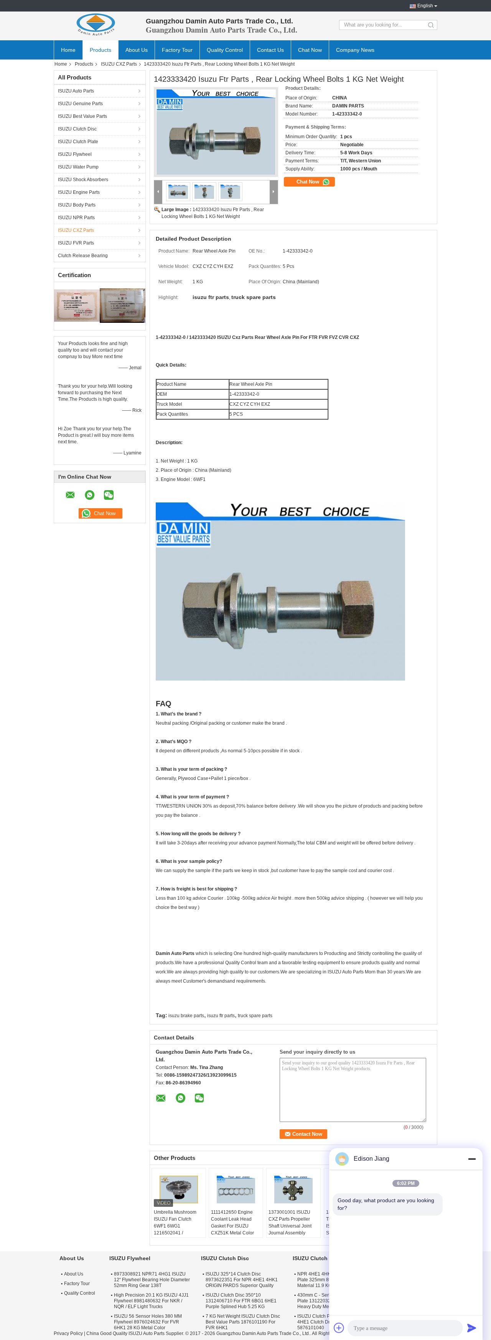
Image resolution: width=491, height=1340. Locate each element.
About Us (136, 50)
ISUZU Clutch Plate (78, 141)
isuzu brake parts (186, 1015)
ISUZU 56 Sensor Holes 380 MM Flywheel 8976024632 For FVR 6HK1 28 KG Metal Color (148, 1322)
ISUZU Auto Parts (76, 91)
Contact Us (270, 50)
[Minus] (471, 1158)
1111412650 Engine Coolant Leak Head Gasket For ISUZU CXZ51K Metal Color (232, 1222)
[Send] (472, 1327)
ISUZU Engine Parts (79, 192)
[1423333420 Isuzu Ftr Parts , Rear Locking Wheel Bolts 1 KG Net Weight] (216, 132)
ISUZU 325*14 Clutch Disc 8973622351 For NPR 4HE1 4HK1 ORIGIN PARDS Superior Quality (242, 1279)
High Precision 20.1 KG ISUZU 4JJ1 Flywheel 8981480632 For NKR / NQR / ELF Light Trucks (151, 1300)
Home (68, 50)
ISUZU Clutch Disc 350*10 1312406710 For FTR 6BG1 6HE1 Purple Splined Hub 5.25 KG (241, 1300)
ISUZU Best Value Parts (82, 116)
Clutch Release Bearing (83, 255)
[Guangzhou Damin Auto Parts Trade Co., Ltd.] (96, 24)
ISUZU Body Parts (77, 205)
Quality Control (225, 50)
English (425, 5)
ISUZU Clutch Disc (77, 129)
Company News (355, 50)
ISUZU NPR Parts (76, 217)
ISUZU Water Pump (78, 167)
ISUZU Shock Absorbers (83, 179)
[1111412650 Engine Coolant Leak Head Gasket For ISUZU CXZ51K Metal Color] (236, 1189)
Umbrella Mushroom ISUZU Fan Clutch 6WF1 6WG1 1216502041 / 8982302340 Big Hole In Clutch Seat (177, 1229)
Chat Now (310, 50)
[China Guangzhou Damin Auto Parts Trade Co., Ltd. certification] (77, 305)
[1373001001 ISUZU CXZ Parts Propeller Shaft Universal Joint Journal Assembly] (293, 1189)
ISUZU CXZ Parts (119, 64)
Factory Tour (177, 50)
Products (100, 50)
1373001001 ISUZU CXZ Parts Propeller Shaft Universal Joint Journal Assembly (290, 1222)
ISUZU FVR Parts (76, 243)
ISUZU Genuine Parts (80, 103)
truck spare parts (255, 1015)
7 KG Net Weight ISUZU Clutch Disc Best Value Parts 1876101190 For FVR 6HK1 (243, 1322)
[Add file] (339, 1327)
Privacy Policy (68, 1333)
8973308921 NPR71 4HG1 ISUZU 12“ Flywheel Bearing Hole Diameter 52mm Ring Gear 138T (152, 1279)
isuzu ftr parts (221, 1015)
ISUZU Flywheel (75, 154)
